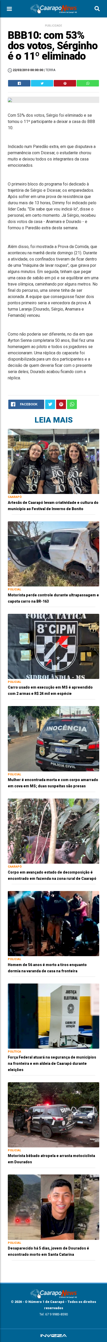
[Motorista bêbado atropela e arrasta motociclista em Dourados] (53, 1114)
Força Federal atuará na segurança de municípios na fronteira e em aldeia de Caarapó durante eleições (52, 1063)
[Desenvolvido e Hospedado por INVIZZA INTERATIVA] (53, 1335)
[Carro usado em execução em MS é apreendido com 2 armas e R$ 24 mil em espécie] (53, 646)
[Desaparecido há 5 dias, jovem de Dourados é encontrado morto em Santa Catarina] (53, 1206)
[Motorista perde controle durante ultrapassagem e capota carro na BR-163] (53, 553)
